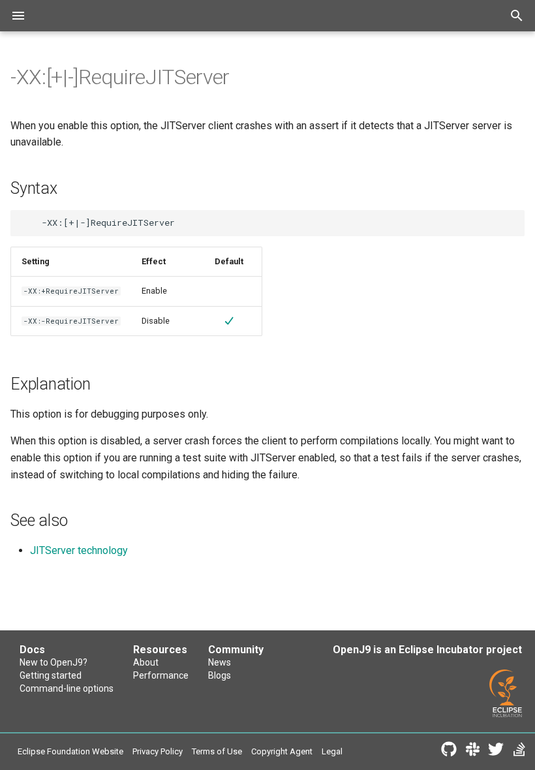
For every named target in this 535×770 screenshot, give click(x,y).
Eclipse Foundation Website (70, 751)
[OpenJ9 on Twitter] (495, 751)
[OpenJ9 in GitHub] (448, 751)
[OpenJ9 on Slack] (472, 751)
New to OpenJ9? (53, 662)
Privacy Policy (157, 751)
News (219, 662)
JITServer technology (79, 550)
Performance (161, 675)
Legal (332, 751)
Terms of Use (217, 751)
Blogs (219, 675)
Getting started (51, 675)
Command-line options (67, 688)
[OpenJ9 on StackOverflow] (519, 751)
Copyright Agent (282, 751)
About (146, 662)
